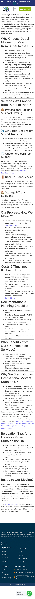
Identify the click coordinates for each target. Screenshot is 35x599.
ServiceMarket (10, 298)
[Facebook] (14, 3)
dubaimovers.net (11, 225)
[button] (15, 9)
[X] (17, 3)
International (9, 173)
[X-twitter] (6, 543)
